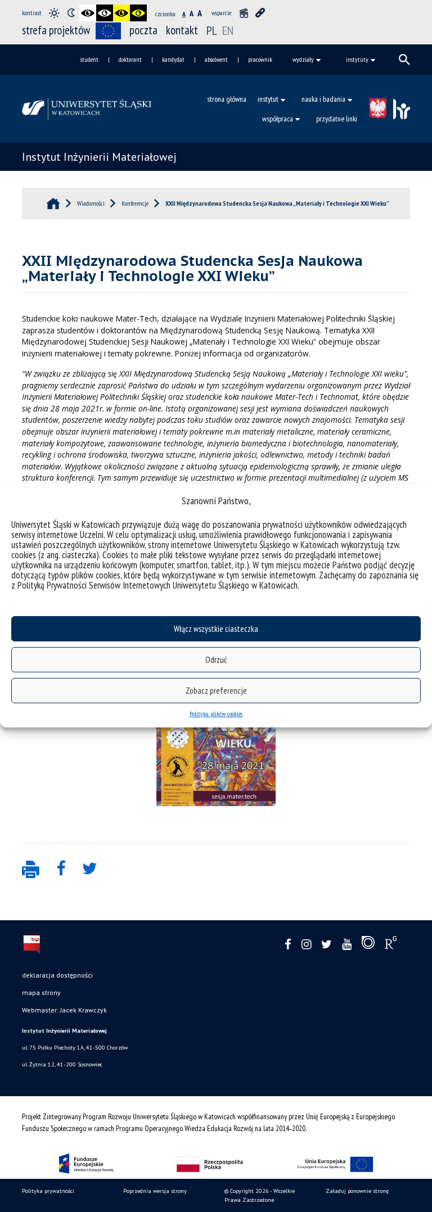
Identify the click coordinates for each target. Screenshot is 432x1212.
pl (212, 30)
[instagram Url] (306, 944)
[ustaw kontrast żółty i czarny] (138, 12)
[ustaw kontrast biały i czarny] (104, 12)
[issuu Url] (368, 945)
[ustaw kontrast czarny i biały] (87, 12)
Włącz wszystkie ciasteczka (216, 628)
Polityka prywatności (48, 1191)
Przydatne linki (336, 119)
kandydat (173, 59)
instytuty (357, 59)
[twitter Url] (326, 944)
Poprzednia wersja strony (155, 1191)
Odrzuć (216, 659)
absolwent (216, 59)
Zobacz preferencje (216, 690)
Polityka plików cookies (216, 713)
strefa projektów (56, 30)
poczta (143, 30)
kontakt (182, 30)
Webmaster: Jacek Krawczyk (64, 1010)
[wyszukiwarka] (404, 59)
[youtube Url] (347, 944)
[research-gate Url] (391, 945)
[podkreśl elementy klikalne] (260, 12)
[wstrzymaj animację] (243, 12)
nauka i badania (323, 99)
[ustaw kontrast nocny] (70, 12)
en (227, 30)
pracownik (260, 59)
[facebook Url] (288, 944)
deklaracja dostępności (57, 975)
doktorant (130, 59)
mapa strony (41, 992)
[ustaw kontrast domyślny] (54, 12)
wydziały (303, 59)
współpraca (277, 119)
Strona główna (226, 99)
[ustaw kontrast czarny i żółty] (121, 12)
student (89, 59)
